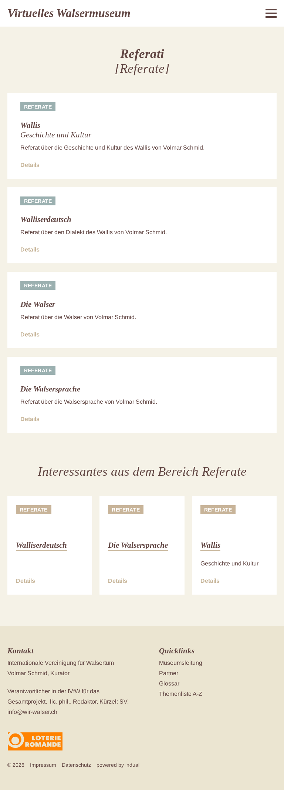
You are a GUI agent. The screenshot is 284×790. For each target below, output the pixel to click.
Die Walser (37, 304)
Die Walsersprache (50, 388)
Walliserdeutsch (45, 219)
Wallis (30, 125)
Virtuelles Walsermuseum (69, 13)
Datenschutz (76, 765)
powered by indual (118, 765)
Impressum (43, 765)
